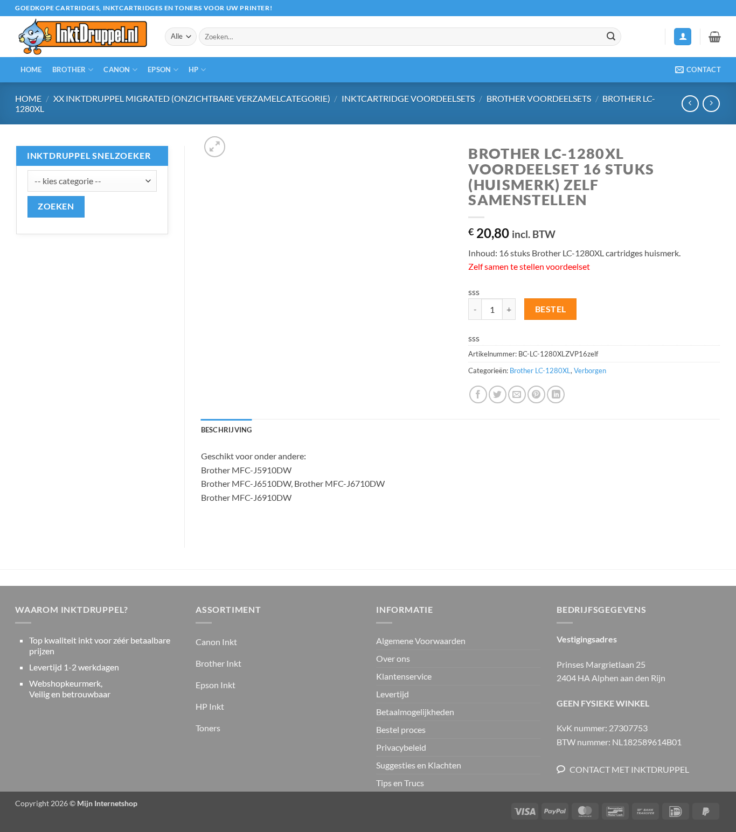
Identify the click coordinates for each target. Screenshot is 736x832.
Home (31, 69)
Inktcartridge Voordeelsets (408, 98)
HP (194, 69)
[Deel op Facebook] (478, 394)
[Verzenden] (611, 36)
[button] (682, 37)
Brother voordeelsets (539, 98)
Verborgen (590, 370)
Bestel (550, 309)
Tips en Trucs (400, 783)
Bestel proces (401, 729)
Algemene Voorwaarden (421, 640)
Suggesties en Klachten (418, 765)
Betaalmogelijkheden (415, 712)
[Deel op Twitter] (497, 394)
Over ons (393, 658)
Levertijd (392, 694)
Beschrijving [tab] (226, 429)
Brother (69, 69)
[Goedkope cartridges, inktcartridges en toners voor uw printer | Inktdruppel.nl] (82, 37)
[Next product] (690, 103)
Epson (159, 69)
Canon (116, 69)
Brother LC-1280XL (540, 370)
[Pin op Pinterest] (536, 394)
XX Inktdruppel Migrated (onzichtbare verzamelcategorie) (191, 98)
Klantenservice (404, 676)
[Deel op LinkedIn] (556, 394)
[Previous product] (711, 103)
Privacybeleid (401, 747)
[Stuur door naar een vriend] (517, 394)
